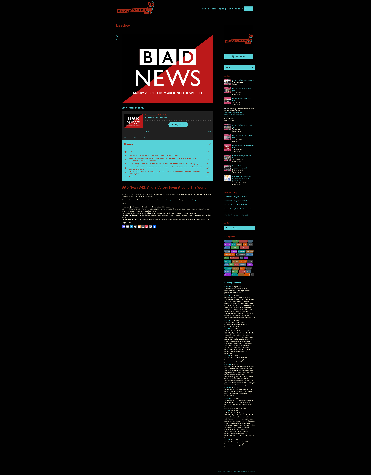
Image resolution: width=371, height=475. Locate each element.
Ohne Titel (227, 287)
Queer (236, 264)
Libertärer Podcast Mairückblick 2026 (236, 205)
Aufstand (227, 244)
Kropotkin (228, 261)
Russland (248, 268)
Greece (227, 258)
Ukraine (241, 275)
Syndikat (234, 275)
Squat (248, 271)
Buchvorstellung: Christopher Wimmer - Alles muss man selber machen (234, 115)
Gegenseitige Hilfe (230, 254)
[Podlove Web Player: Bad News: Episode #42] (167, 146)
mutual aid (243, 261)
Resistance (236, 268)
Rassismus (242, 264)
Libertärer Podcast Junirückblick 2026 (235, 201)
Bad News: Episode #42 (133, 108)
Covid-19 (227, 248)
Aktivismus (228, 241)
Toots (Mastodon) (233, 283)
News (226, 264)
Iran (241, 258)
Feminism (234, 251)
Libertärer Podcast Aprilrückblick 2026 (236, 215)
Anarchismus (243, 241)
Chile (244, 244)
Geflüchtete (250, 251)
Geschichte (250, 254)
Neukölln (250, 261)
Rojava (242, 268)
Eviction (227, 251)
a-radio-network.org (189, 200)
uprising (247, 275)
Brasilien (239, 244)
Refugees (249, 264)
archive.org (167, 200)
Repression (228, 268)
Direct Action (235, 248)
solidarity (235, 271)
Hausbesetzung (234, 258)
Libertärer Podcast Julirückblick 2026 (243, 80)
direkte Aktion (244, 248)
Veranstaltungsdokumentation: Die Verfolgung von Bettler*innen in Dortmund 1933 (242, 178)
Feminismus (241, 251)
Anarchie (235, 241)
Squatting (227, 275)
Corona (250, 244)
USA (252, 275)
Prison (231, 264)
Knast (246, 258)
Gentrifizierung (240, 254)
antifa (250, 241)
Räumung (228, 271)
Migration (235, 261)
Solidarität (242, 271)
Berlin (233, 244)
